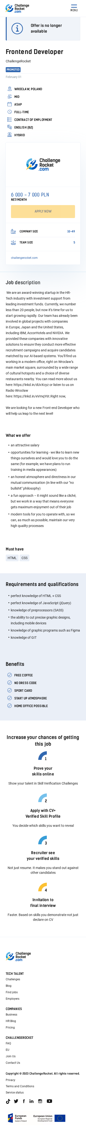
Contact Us (13, 1062)
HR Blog (11, 1021)
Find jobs (12, 992)
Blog (8, 985)
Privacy (10, 1080)
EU (7, 1050)
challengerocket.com (24, 258)
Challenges (13, 979)
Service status (15, 1092)
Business (11, 1014)
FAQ (8, 1043)
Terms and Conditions (20, 1086)
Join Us (11, 1056)
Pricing (10, 1027)
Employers (12, 998)
